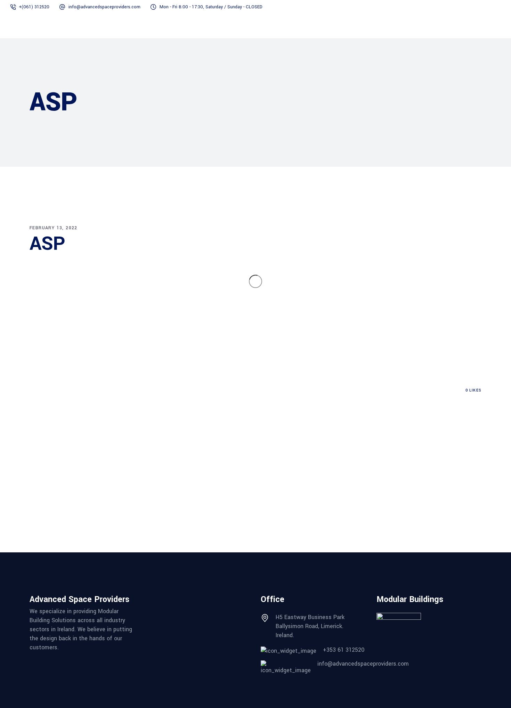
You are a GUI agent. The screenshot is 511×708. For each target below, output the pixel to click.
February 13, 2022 (54, 228)
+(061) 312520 (34, 7)
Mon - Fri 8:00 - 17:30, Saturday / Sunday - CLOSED (211, 7)
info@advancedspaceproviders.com (104, 7)
